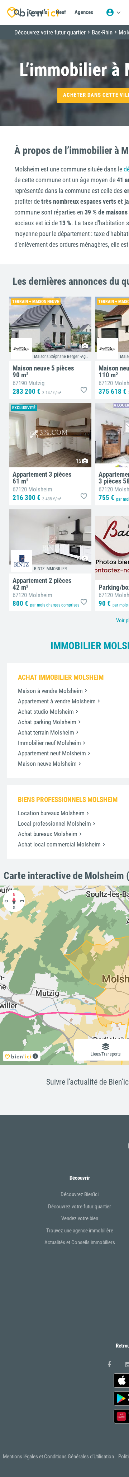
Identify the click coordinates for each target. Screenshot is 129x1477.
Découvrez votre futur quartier (79, 1206)
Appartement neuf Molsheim (52, 753)
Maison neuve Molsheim (47, 763)
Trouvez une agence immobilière (79, 1230)
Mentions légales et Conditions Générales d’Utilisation (58, 1456)
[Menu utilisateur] (113, 12)
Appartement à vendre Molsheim (57, 701)
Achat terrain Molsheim (46, 732)
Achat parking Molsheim (47, 722)
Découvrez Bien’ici (80, 1194)
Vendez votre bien (79, 1218)
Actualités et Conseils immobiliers (79, 1242)
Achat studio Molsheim (46, 711)
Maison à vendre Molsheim (50, 690)
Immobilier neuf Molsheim (49, 742)
